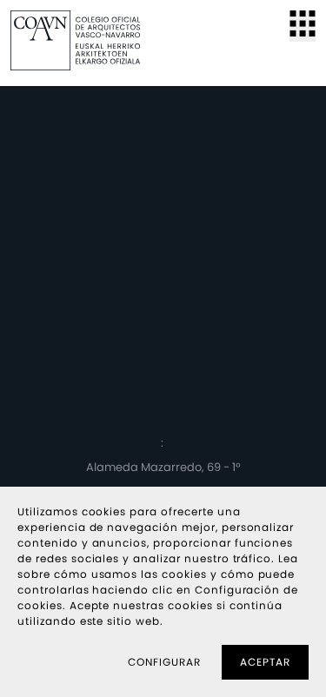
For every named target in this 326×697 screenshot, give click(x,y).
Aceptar (265, 661)
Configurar (164, 661)
